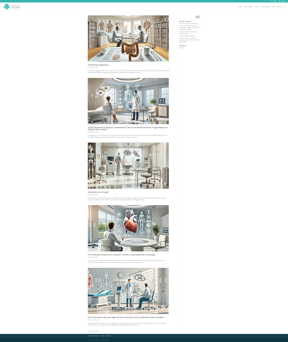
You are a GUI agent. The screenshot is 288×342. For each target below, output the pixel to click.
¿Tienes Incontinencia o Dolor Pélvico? (188, 23)
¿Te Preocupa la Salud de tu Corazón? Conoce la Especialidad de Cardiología (121, 254)
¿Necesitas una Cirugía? (98, 192)
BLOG (273, 6)
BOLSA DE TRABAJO (106, 336)
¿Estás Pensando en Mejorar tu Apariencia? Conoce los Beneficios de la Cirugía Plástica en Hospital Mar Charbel (127, 128)
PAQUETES (257, 6)
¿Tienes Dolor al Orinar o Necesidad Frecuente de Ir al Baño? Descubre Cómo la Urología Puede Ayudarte (189, 27)
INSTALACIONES (266, 6)
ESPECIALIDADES (248, 6)
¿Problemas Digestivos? (98, 64)
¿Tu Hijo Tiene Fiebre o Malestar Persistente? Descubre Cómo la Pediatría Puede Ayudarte (189, 39)
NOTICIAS (95, 67)
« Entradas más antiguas (94, 331)
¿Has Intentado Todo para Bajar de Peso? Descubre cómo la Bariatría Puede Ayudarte (126, 317)
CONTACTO (280, 6)
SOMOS (240, 6)
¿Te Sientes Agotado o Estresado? (187, 36)
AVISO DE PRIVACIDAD (93, 336)
